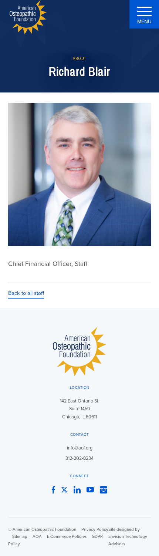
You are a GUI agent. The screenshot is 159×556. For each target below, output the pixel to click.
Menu (144, 21)
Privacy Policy (94, 529)
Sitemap (19, 536)
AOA (37, 536)
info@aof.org (79, 448)
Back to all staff (26, 293)
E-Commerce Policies (67, 536)
